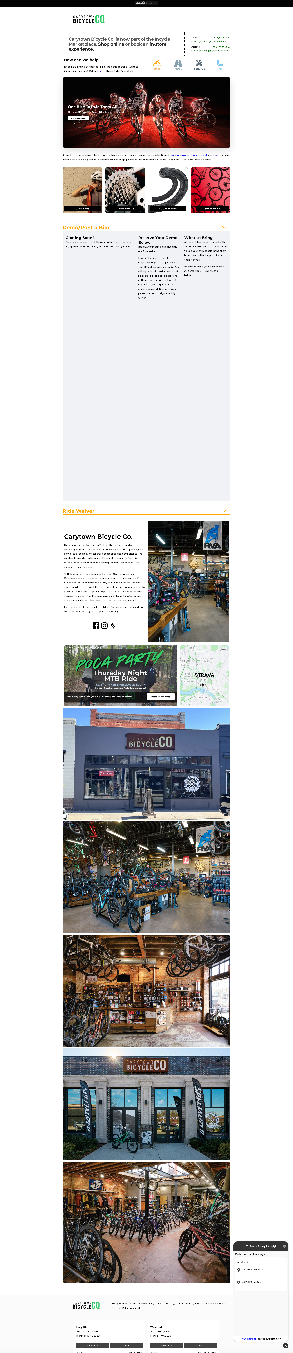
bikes (173, 155)
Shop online (111, 44)
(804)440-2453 (221, 37)
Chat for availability (78, 118)
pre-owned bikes (187, 155)
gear (215, 155)
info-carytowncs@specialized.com (209, 41)
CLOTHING (82, 208)
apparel (202, 155)
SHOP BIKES (212, 208)
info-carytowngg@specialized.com (210, 50)
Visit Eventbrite (160, 696)
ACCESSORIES (168, 208)
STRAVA (204, 675)
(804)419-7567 (221, 47)
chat (100, 71)
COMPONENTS (125, 208)
